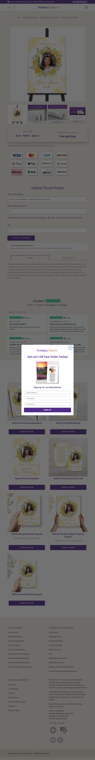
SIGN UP (47, 410)
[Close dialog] (71, 348)
